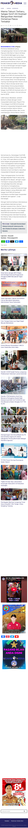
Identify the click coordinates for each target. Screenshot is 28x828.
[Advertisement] (14, 18)
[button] (24, 811)
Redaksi (7, 821)
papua (5, 245)
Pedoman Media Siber (17, 821)
